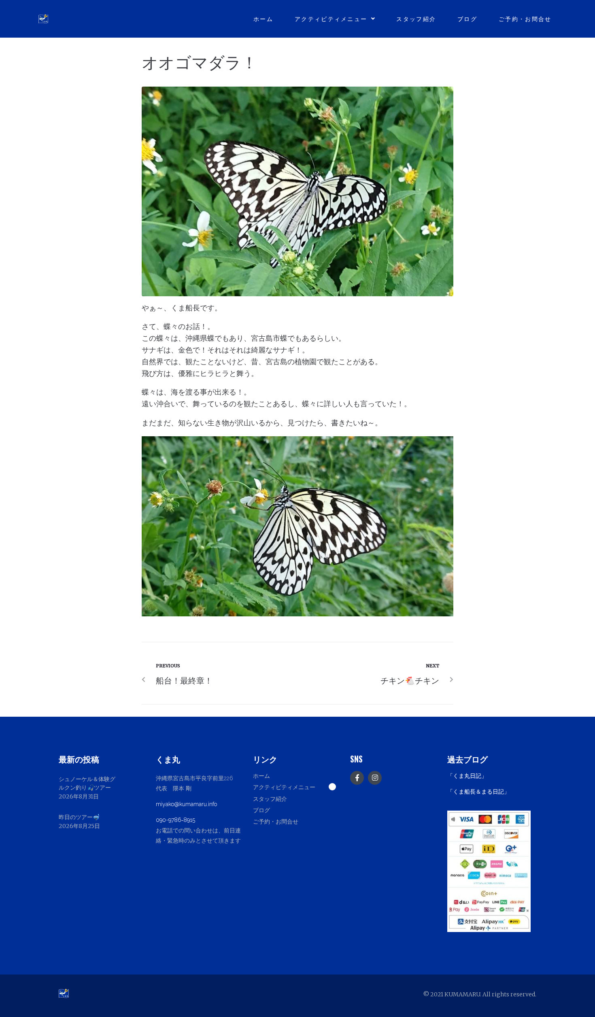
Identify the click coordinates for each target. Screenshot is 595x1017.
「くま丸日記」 (467, 776)
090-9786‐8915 (175, 820)
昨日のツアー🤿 (79, 817)
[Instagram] (375, 778)
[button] (297, 786)
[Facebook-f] (357, 778)
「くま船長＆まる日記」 (478, 791)
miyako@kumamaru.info (186, 804)
